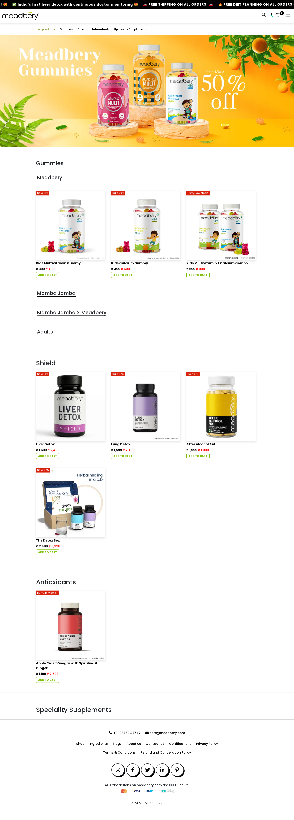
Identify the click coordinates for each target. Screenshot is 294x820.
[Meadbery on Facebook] (132, 770)
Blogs (117, 743)
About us (133, 743)
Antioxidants (100, 29)
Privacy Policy (207, 743)
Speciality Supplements (130, 29)
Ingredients (98, 743)
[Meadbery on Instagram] (118, 770)
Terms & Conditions (119, 752)
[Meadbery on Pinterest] (177, 770)
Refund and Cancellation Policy (165, 752)
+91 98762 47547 (126, 733)
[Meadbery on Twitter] (147, 770)
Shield (82, 29)
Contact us (155, 743)
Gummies (66, 29)
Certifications (180, 743)
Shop (80, 743)
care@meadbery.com (167, 733)
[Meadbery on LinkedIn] (162, 770)
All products (46, 29)
